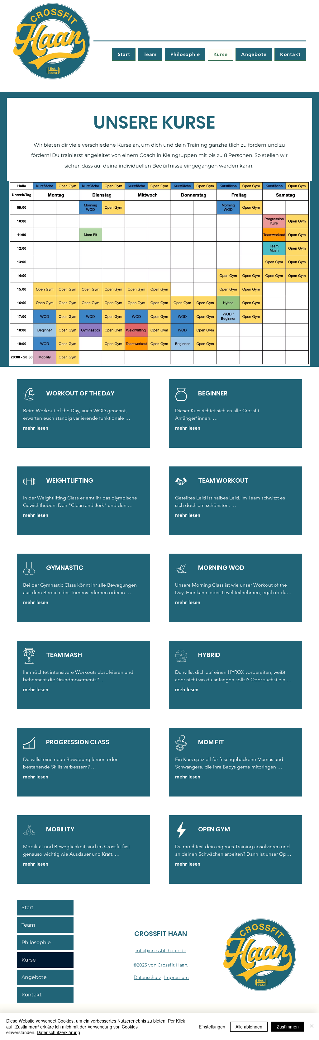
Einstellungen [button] (212, 1026)
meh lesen (186, 690)
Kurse (28, 960)
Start (27, 907)
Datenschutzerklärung (58, 1032)
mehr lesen (35, 428)
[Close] (311, 1026)
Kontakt (31, 995)
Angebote (34, 977)
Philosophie (36, 942)
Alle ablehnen (249, 1026)
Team (28, 925)
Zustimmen (288, 1026)
